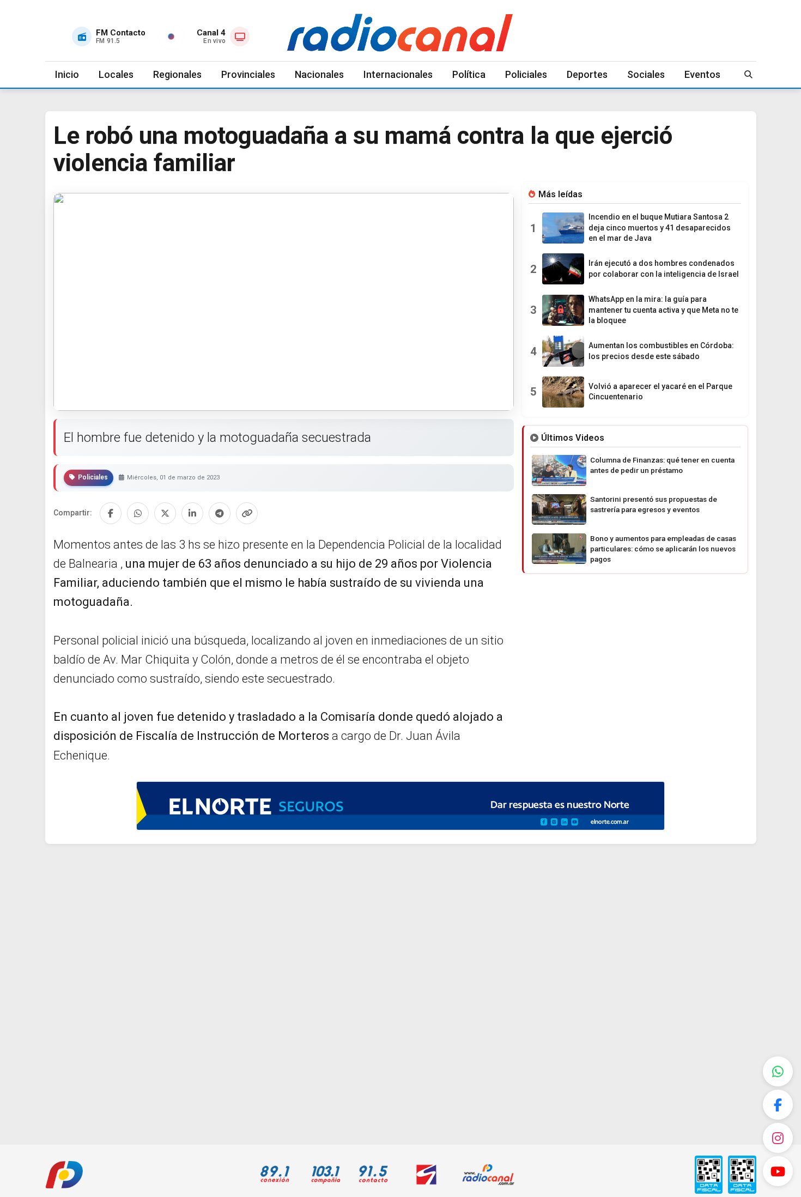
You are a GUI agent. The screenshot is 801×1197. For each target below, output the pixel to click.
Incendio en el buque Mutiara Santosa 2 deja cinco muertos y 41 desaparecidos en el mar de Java (659, 227)
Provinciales (248, 74)
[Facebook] (778, 1105)
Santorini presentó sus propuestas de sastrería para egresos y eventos (653, 504)
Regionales (177, 74)
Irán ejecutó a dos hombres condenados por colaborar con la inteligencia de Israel (663, 268)
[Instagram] (778, 1138)
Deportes (587, 74)
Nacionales (319, 74)
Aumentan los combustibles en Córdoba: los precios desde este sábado (661, 351)
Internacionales (398, 74)
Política (469, 74)
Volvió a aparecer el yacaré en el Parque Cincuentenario (660, 392)
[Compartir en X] (165, 513)
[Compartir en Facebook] (111, 513)
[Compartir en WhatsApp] (138, 513)
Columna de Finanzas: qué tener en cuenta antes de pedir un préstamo (662, 465)
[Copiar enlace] (247, 513)
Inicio (67, 74)
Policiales (526, 74)
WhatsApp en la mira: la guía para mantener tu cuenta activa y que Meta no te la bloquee (663, 310)
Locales (116, 74)
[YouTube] (778, 1171)
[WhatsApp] (778, 1071)
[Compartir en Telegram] (219, 513)
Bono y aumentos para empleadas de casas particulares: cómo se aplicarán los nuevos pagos (663, 548)
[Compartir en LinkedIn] (192, 513)
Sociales (646, 74)
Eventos (702, 74)
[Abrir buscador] (748, 74)
